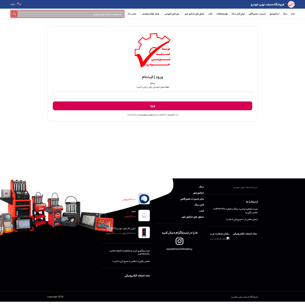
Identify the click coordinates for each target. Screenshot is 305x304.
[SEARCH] (14, 14)
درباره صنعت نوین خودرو (246, 187)
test (134, 211)
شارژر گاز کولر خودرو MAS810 (121, 228)
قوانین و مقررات (146, 114)
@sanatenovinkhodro (179, 249)
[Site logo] (291, 5)
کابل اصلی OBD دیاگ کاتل (123, 194)
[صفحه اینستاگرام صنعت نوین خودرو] (179, 241)
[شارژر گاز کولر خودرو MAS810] (144, 232)
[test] (144, 215)
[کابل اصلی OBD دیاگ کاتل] (144, 198)
